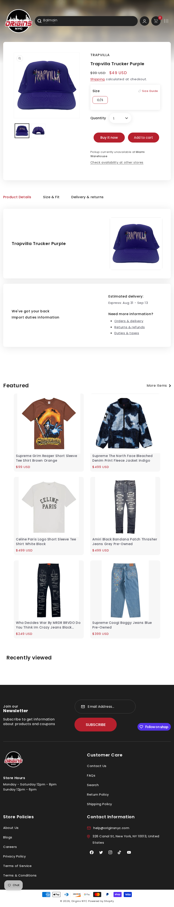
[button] (166, 21)
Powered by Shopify (101, 901)
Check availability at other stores (116, 162)
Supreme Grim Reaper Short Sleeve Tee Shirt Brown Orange (46, 458)
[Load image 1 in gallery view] (22, 131)
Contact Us (97, 766)
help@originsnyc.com (111, 828)
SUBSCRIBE (96, 724)
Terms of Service (17, 866)
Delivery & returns (87, 197)
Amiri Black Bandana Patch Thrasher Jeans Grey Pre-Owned (124, 541)
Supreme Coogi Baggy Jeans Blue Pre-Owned (122, 625)
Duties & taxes (126, 333)
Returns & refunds (129, 327)
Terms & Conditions (20, 875)
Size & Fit (51, 197)
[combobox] (86, 21)
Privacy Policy (14, 856)
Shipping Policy (99, 804)
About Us (11, 827)
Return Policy (98, 794)
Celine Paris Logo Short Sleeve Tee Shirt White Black (46, 541)
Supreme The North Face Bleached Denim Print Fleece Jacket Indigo (122, 458)
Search (93, 785)
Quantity (98, 118)
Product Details (17, 197)
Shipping (97, 79)
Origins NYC (79, 901)
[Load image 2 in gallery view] (38, 131)
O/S (100, 100)
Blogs (7, 837)
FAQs (91, 775)
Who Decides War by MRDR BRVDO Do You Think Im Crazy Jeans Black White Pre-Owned (48, 625)
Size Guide (150, 91)
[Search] (39, 21)
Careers (10, 847)
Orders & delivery (128, 321)
